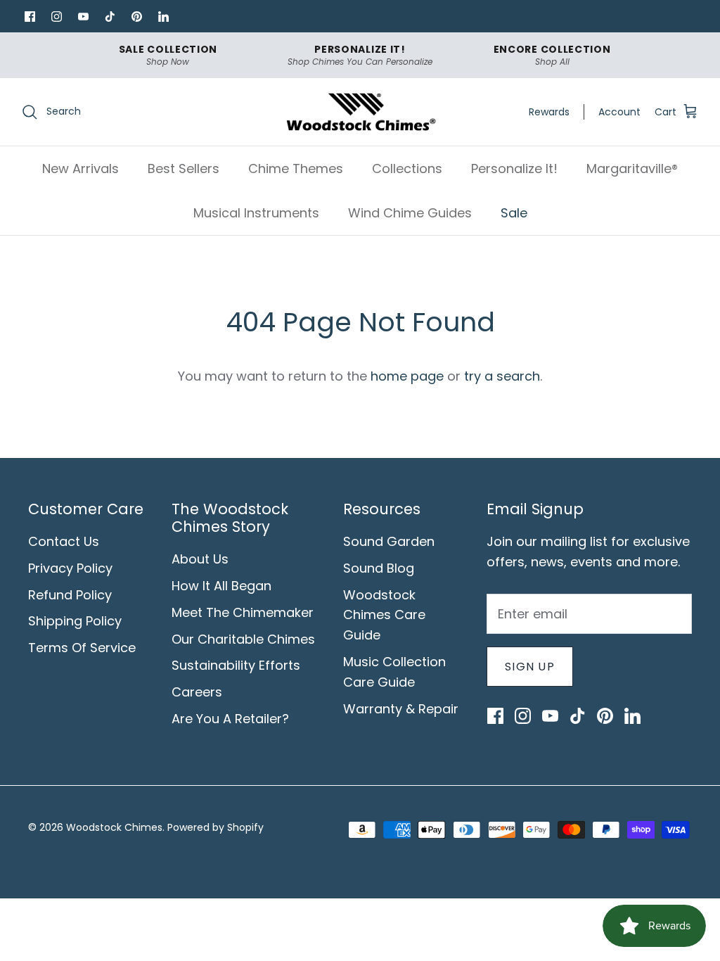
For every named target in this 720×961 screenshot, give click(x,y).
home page (407, 376)
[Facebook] (29, 16)
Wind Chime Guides (410, 213)
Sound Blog (378, 568)
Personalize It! (514, 168)
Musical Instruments (256, 213)
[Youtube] (83, 16)
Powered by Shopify (215, 827)
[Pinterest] (136, 16)
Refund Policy (70, 595)
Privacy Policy (70, 568)
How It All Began (221, 585)
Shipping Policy (75, 621)
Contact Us (63, 541)
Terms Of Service (82, 647)
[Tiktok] (109, 16)
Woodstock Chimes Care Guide (384, 615)
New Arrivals (80, 168)
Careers (197, 692)
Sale (514, 213)
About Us (200, 559)
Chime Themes (295, 168)
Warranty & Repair (400, 709)
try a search (502, 376)
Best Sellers (183, 168)
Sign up (530, 666)
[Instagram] (56, 16)
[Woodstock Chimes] (360, 112)
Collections (407, 168)
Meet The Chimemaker (243, 612)
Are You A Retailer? (230, 718)
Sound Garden (389, 541)
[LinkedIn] (163, 16)
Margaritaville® (632, 168)
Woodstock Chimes (114, 827)
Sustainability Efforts (236, 665)
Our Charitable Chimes (243, 639)
